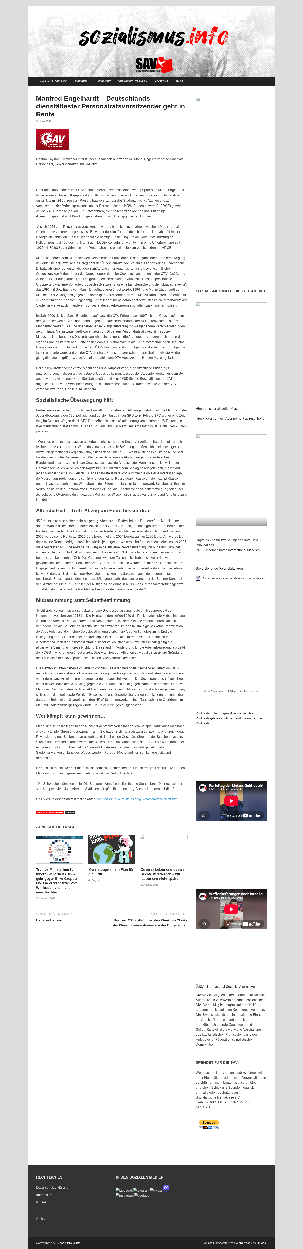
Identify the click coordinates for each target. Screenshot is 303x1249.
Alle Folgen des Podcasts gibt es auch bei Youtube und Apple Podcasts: (229, 718)
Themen (81, 81)
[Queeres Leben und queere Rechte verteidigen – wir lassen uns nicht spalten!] (164, 851)
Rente (70, 812)
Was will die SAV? (54, 81)
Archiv (40, 1219)
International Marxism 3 (245, 550)
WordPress (243, 1242)
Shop (179, 81)
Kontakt (161, 81)
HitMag (261, 1242)
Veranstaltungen (132, 81)
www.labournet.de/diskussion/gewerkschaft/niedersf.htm (136, 799)
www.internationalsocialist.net (242, 1000)
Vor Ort (104, 81)
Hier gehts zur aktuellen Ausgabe (220, 408)
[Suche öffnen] (265, 82)
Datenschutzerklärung (52, 1187)
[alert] (231, 578)
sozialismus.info (70, 1242)
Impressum (44, 1195)
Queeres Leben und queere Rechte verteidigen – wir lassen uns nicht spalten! (162, 874)
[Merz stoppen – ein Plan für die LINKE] (111, 851)
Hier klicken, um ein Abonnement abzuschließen (231, 418)
